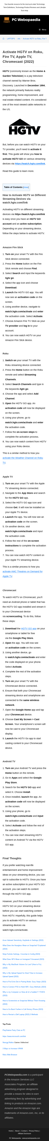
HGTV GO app (28, 628)
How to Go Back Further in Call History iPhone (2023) (23, 1009)
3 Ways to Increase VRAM (13, 1049)
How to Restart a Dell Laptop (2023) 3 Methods (20, 1014)
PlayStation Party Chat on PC (14, 1030)
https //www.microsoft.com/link (14, 1036)
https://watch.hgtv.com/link (30, 163)
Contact (24, 1131)
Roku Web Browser (10, 1055)
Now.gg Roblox (8, 1042)
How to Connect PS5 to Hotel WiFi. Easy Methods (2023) (24, 987)
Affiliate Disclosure (24, 1133)
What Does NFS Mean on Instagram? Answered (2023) (23, 959)
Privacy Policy (34, 1131)
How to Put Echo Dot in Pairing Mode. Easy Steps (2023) (24, 982)
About (17, 1131)
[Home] (3, 39)
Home (11, 1131)
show (26, 187)
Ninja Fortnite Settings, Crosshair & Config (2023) (21, 954)
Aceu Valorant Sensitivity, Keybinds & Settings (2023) (23, 940)
